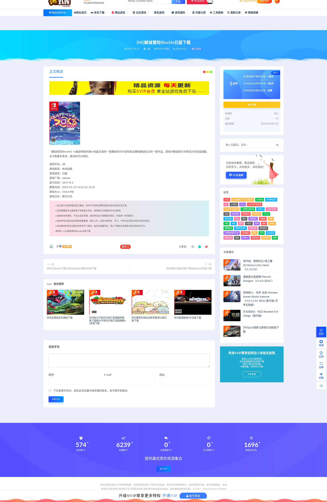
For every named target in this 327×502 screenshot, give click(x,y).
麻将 (275, 238)
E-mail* (108, 375)
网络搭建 (252, 12)
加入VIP (163, 469)
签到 (321, 334)
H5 (226, 204)
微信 (270, 219)
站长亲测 (270, 233)
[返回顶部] (321, 385)
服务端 (272, 223)
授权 (233, 223)
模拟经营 (263, 228)
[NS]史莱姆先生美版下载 (59, 318)
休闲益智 (235, 214)
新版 (257, 223)
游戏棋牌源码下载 (231, 233)
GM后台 (259, 200)
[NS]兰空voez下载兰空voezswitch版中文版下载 (71, 268)
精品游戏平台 (59, 13)
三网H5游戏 (271, 209)
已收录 (197, 49)
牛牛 (261, 233)
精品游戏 (119, 12)
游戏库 (58, 231)
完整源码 (253, 219)
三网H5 (260, 209)
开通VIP (169, 495)
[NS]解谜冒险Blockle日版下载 (76, 231)
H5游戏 (234, 204)
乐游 (226, 214)
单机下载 (98, 12)
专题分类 (200, 12)
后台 (237, 219)
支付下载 (252, 105)
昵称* (52, 375)
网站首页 (81, 12)
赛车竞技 (266, 238)
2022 (227, 200)
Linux (242, 204)
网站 (162, 375)
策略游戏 (228, 238)
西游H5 (245, 238)
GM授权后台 (271, 200)
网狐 (237, 238)
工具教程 (217, 12)
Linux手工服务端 (254, 204)
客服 (321, 345)
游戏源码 (179, 12)
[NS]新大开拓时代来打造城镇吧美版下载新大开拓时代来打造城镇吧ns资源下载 (107, 321)
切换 (321, 378)
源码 (254, 233)
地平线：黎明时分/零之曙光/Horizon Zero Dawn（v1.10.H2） (257, 265)
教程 (241, 223)
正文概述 (56, 72)
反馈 (321, 357)
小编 (59, 246)
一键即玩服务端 (248, 209)
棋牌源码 (252, 228)
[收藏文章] (192, 246)
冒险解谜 (246, 214)
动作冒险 (256, 214)
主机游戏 (140, 12)
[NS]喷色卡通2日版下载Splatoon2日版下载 (189, 268)
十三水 (266, 214)
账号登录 (194, 496)
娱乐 (244, 219)
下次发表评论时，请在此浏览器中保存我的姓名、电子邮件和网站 (90, 390)
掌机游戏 (158, 12)
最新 (264, 223)
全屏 (321, 367)
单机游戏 (228, 219)
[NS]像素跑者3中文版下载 (187, 318)
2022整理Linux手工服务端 (243, 200)
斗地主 (248, 223)
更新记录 (235, 12)
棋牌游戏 (228, 228)
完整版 (262, 219)
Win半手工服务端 (231, 209)
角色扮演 (255, 238)
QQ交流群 (237, 175)
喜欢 (125, 246)
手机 (226, 223)
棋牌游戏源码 (240, 228)
